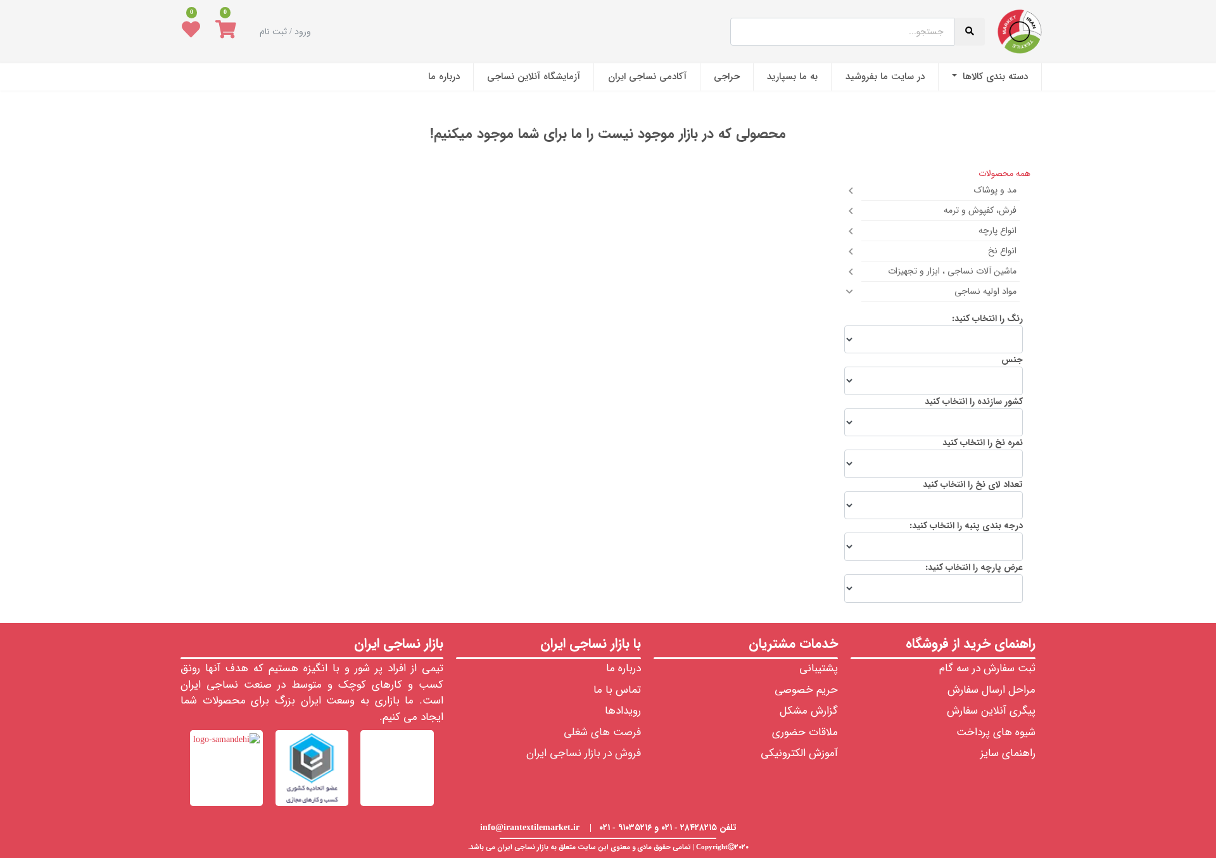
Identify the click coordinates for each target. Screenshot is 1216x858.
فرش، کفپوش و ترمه (980, 210)
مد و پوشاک (995, 190)
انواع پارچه (997, 230)
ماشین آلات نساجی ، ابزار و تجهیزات (952, 271)
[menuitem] (990, 77)
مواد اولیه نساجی (985, 291)
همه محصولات (1004, 173)
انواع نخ (1002, 251)
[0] (226, 32)
